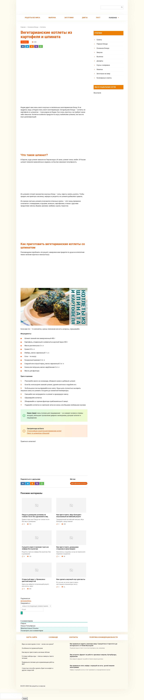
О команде (53, 637)
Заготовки (68, 18)
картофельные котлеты (78, 483)
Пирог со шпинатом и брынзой (38, 433)
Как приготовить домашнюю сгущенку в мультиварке (67, 548)
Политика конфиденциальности (103, 637)
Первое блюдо (102, 44)
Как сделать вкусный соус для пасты (70, 579)
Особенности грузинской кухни (32, 648)
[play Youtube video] (54, 307)
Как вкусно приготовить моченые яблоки (36, 652)
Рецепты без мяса (32, 18)
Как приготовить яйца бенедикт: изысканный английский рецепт (69, 516)
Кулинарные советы (104, 78)
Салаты (99, 40)
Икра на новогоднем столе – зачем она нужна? (38, 644)
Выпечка (52, 18)
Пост (98, 18)
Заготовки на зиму (103, 74)
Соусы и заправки (103, 65)
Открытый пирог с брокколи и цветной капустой (33, 580)
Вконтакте (97, 93)
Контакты (73, 637)
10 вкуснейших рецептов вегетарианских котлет (44, 431)
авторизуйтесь (26, 601)
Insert (25, 698)
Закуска (99, 52)
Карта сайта (31, 637)
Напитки (100, 69)
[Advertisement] (54, 92)
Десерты (100, 61)
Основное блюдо (103, 48)
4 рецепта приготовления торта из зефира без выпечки (35, 548)
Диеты (84, 18)
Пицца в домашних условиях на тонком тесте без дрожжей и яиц (35, 516)
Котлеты (24, 42)
